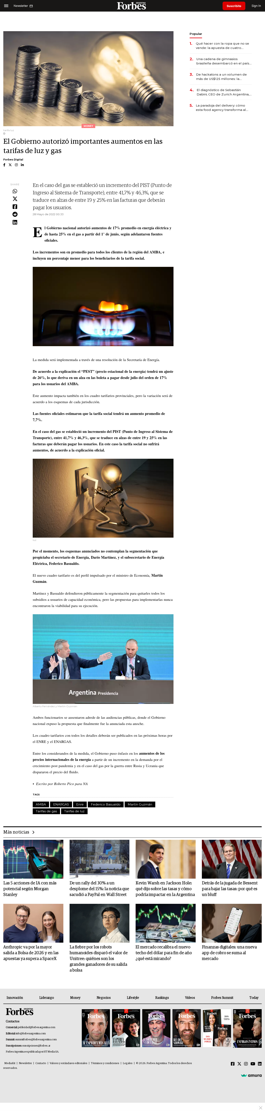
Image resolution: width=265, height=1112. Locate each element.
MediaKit (9, 1063)
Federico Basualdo (105, 804)
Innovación (15, 997)
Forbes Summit (222, 997)
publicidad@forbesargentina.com (36, 1027)
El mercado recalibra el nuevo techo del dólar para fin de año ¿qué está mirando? (164, 953)
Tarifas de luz (74, 811)
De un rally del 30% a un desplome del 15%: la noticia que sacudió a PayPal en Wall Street (99, 889)
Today (253, 997)
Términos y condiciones (105, 1063)
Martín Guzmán (140, 804)
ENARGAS (61, 804)
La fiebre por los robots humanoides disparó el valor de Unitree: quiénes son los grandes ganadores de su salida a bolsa (99, 958)
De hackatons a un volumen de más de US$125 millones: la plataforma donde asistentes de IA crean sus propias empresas (222, 76)
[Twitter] (14, 199)
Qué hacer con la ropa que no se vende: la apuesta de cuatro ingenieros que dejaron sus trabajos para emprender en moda (222, 46)
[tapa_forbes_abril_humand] (126, 1028)
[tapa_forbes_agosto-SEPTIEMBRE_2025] (247, 1028)
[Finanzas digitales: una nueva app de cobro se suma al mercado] (232, 923)
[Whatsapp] (14, 191)
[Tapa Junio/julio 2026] (96, 1028)
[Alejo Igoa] (156, 1028)
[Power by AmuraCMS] (251, 1075)
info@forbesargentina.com (31, 1033)
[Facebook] (14, 207)
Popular (196, 34)
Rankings (162, 997)
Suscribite (234, 6)
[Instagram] (246, 1064)
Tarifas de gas (46, 811)
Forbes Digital (13, 159)
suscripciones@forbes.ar (36, 1045)
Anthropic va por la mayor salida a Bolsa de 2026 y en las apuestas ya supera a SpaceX (31, 953)
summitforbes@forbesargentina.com (36, 1039)
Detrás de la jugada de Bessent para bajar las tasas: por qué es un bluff (230, 889)
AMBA (41, 804)
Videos (190, 997)
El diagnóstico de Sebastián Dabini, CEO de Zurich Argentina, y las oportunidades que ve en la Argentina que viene (224, 92)
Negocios (104, 997)
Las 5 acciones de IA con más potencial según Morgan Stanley (30, 889)
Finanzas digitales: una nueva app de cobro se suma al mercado (229, 953)
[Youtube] (253, 1064)
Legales (127, 1063)
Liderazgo (46, 997)
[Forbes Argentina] (132, 5)
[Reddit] (14, 215)
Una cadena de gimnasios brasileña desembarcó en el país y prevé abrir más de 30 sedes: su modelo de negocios (224, 61)
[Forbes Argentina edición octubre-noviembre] (217, 1028)
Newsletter (25, 1063)
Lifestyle (133, 997)
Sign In (256, 5)
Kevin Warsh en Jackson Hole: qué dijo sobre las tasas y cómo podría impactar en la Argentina (165, 889)
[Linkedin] (14, 222)
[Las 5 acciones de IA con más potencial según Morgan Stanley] (33, 859)
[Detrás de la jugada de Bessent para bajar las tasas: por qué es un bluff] (232, 859)
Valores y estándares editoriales (68, 1063)
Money (75, 997)
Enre (80, 804)
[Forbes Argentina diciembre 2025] (186, 1028)
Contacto (40, 1063)
